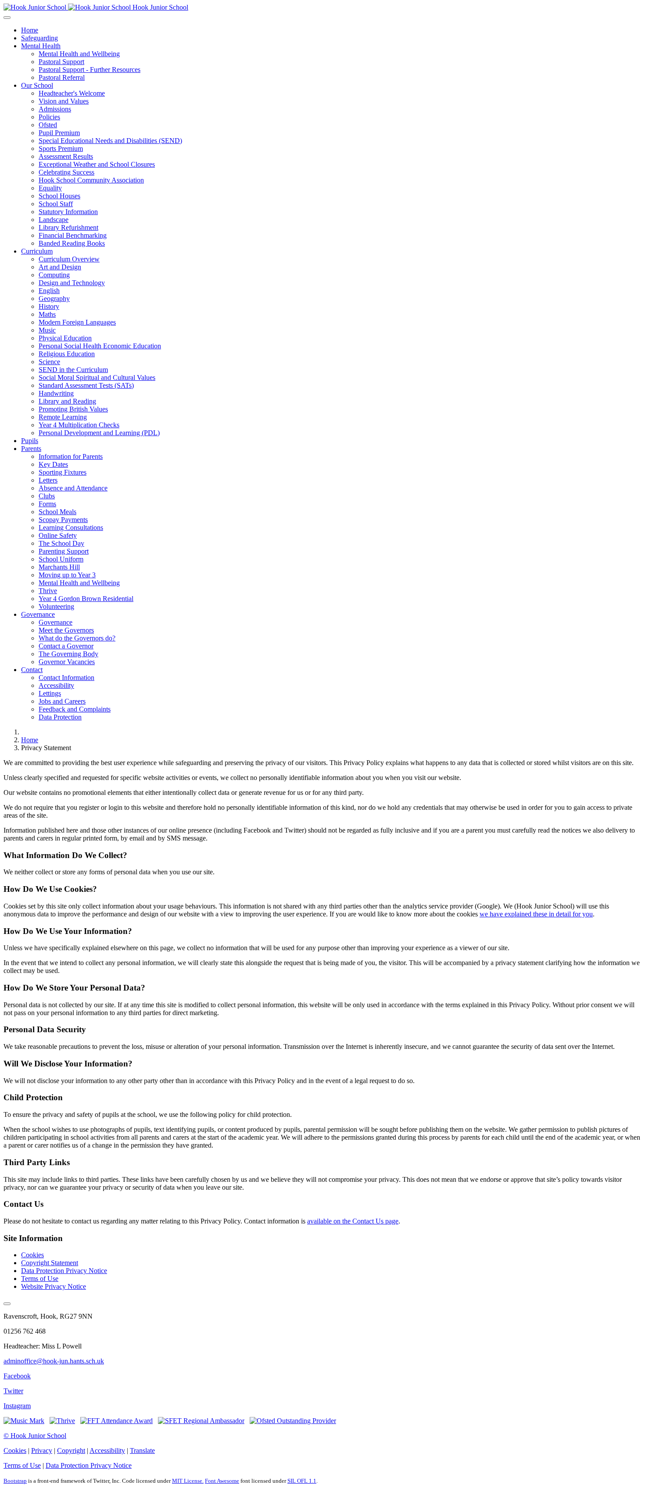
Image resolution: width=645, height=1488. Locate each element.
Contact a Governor (66, 646)
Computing (54, 275)
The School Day (61, 543)
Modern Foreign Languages (77, 322)
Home (29, 30)
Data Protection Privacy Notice (64, 1270)
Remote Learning (63, 417)
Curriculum (37, 251)
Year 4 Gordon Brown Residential (86, 598)
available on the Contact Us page (352, 1221)
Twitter (13, 1391)
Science (49, 361)
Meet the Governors (66, 630)
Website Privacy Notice (53, 1286)
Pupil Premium (59, 132)
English (49, 290)
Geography (54, 298)
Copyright (71, 1450)
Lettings (50, 693)
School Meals (57, 511)
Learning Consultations (71, 527)
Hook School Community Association (91, 180)
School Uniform (61, 559)
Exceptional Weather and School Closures (97, 164)
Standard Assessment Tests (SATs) (86, 385)
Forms (47, 504)
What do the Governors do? (77, 638)
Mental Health (41, 46)
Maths (47, 314)
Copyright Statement (49, 1262)
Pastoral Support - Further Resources (89, 69)
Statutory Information (68, 211)
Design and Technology (72, 282)
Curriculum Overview (69, 259)
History (49, 306)
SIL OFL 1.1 (301, 1480)
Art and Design (60, 267)
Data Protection (60, 717)
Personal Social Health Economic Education (100, 346)
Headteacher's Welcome (72, 93)
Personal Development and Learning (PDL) (99, 432)
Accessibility (56, 685)
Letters (48, 480)
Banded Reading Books (72, 243)
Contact (32, 669)
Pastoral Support (61, 61)
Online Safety (58, 535)
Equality (50, 188)
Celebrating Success (66, 172)
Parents (31, 448)
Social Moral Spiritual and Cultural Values (97, 377)
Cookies (32, 1255)
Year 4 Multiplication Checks (79, 425)
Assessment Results (66, 156)
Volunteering (56, 606)
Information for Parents (71, 456)
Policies (49, 117)
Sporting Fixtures (62, 472)
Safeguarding (39, 38)
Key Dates (53, 464)
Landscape (53, 219)
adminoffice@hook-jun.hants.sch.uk (54, 1361)
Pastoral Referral (62, 77)
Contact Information (66, 677)
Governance (38, 614)
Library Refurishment (68, 227)
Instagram (17, 1405)
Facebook (17, 1376)
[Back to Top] (7, 1303)
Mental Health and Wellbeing (79, 53)
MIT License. (188, 1480)
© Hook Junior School (35, 1435)
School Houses (59, 196)
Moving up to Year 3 (67, 575)
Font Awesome (222, 1480)
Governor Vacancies (67, 661)
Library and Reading (67, 401)
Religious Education (67, 354)
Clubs (47, 496)
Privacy (41, 1450)
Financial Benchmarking (73, 235)
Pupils (29, 440)
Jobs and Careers (62, 701)
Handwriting (56, 393)
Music (47, 330)
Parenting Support (64, 551)
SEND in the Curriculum (73, 369)
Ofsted (48, 125)
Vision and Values (64, 101)
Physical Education (65, 338)
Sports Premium (61, 148)
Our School (37, 85)
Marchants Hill (59, 567)
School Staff (56, 203)
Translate (142, 1450)
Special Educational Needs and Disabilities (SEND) (110, 140)
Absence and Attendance (73, 488)
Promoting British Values (73, 409)
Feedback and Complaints (75, 709)
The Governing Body (68, 654)
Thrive (48, 590)
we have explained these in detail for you (536, 914)
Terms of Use (39, 1278)
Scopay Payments (63, 519)
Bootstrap (15, 1480)
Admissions (55, 109)
